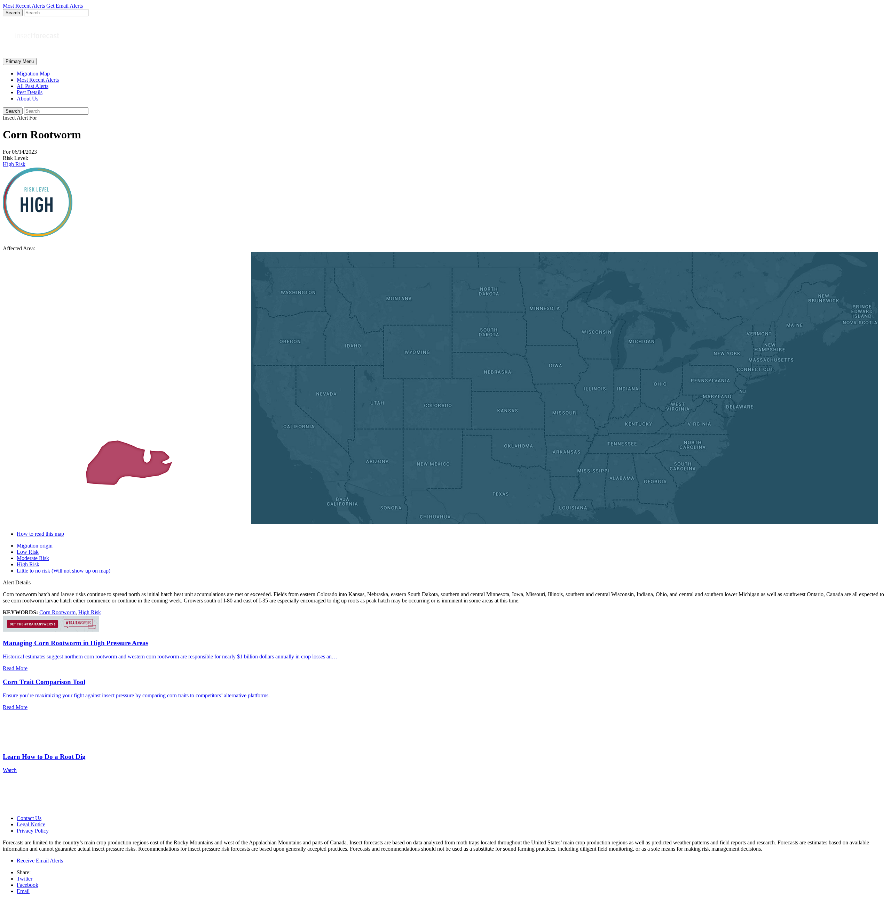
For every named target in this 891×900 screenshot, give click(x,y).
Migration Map (33, 73)
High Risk (14, 164)
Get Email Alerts (64, 6)
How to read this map (40, 534)
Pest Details (29, 92)
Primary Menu (20, 61)
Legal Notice (31, 824)
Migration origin (35, 546)
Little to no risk (63, 571)
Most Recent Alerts (38, 80)
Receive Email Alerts (40, 860)
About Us (27, 99)
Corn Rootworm (57, 612)
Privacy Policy (33, 831)
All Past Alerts (32, 86)
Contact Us (29, 818)
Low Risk (28, 552)
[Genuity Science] (51, 630)
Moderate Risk (33, 558)
